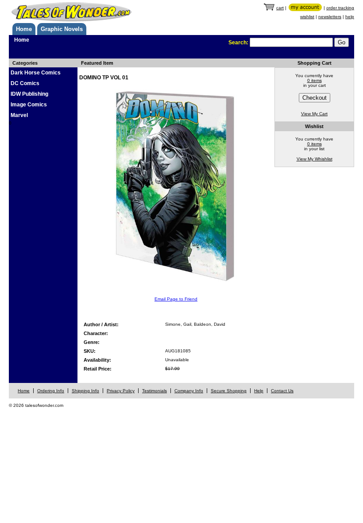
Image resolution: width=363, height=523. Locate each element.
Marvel (19, 115)
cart (280, 7)
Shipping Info (85, 390)
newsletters (329, 16)
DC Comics (25, 83)
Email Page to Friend (175, 299)
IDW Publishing (29, 94)
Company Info (188, 390)
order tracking (340, 7)
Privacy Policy (121, 390)
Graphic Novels (62, 29)
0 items (314, 80)
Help (258, 390)
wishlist (307, 16)
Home (24, 29)
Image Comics (29, 104)
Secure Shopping (229, 390)
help (349, 16)
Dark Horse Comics (36, 73)
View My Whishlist (314, 158)
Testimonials (154, 390)
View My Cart (314, 113)
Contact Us (282, 390)
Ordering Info (50, 390)
